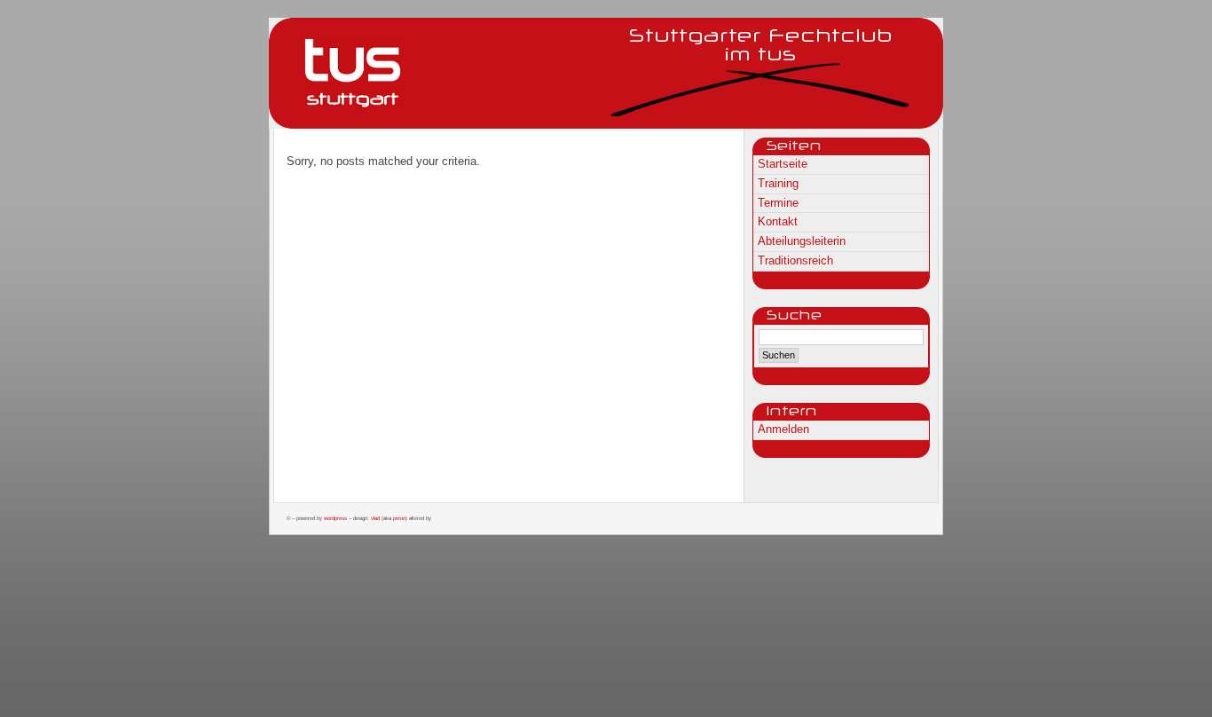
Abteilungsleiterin (802, 241)
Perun (399, 518)
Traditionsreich (795, 260)
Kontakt (778, 221)
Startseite (782, 163)
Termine (778, 202)
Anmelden (783, 429)
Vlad (375, 518)
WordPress (335, 518)
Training (778, 183)
